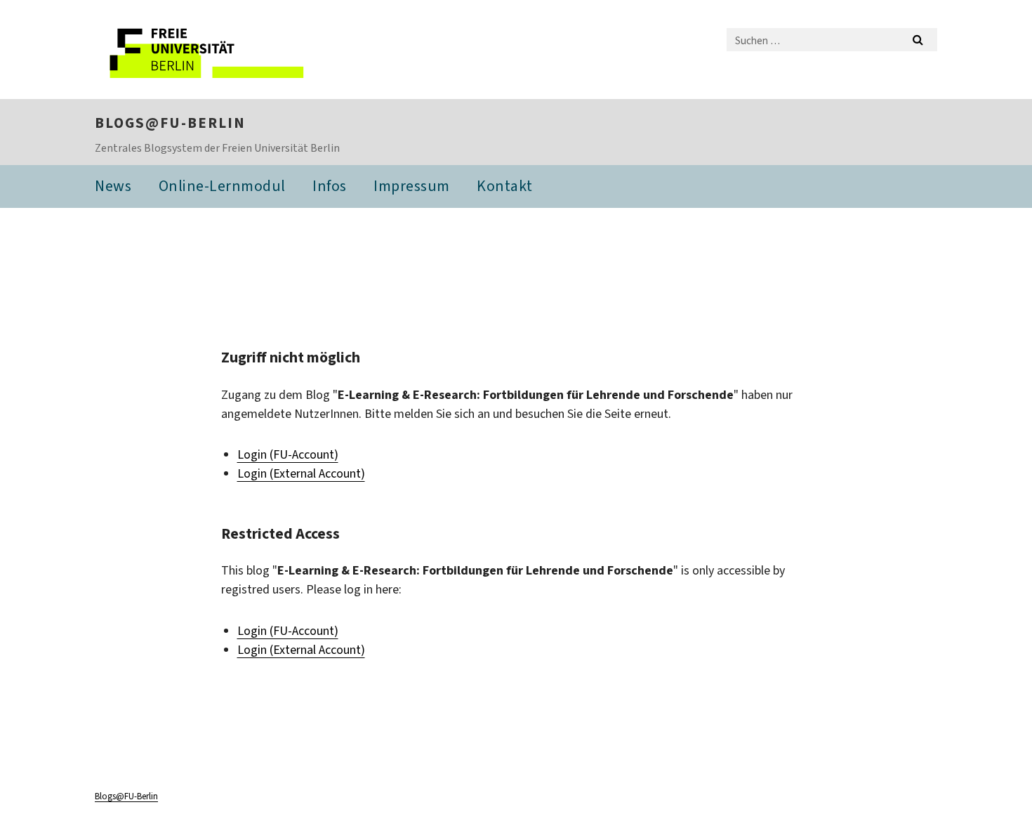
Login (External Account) (301, 473)
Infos (329, 186)
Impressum (411, 186)
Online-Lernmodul (222, 186)
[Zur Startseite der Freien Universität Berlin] (212, 49)
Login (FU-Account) (287, 454)
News (113, 186)
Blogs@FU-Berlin (170, 123)
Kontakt (505, 186)
